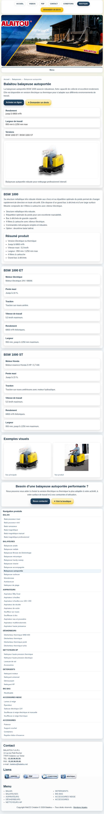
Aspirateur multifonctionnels (15, 623)
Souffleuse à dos (10, 615)
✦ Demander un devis (38, 102)
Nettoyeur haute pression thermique (18, 654)
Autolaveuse (9, 582)
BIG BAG (59, 794)
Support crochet (10, 728)
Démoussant (9, 681)
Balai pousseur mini (12, 523)
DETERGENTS (61, 791)
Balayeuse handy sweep (13, 560)
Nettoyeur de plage (11, 585)
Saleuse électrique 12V (13, 709)
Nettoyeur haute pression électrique (18, 658)
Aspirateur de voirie (12, 608)
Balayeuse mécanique (13, 556)
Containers (8, 732)
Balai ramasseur (10, 526)
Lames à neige (10, 702)
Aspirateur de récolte (12, 605)
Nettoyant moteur (11, 674)
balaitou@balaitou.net (19, 764)
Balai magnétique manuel (14, 533)
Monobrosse (9, 578)
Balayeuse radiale (11, 549)
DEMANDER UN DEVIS (52, 10)
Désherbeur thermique (13, 638)
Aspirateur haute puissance (15, 626)
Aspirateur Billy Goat (12, 594)
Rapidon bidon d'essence (14, 735)
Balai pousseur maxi (12, 519)
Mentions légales (80, 807)
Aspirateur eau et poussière (15, 619)
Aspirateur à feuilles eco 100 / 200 (17, 601)
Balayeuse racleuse (12, 574)
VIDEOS (32, 4)
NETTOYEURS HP (14, 802)
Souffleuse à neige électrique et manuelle (20, 712)
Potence (7, 724)
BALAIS (9, 791)
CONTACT (54, 4)
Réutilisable (8, 693)
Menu (52, 70)
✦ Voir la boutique (62, 501)
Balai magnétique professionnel (16, 537)
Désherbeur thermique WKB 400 (17, 635)
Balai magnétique (11, 530)
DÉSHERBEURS (13, 799)
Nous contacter (40, 501)
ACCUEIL (20, 4)
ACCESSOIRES (62, 799)
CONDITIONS (68, 4)
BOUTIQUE (83, 4)
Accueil (6, 79)
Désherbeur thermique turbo (15, 646)
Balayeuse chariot (11, 564)
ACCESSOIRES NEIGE (65, 797)
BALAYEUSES (12, 794)
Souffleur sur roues (11, 612)
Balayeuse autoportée (13, 571)
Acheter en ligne (14, 102)
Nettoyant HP (9, 684)
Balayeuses (16, 79)
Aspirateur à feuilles (12, 597)
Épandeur (8, 705)
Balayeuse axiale (11, 546)
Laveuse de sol (10, 661)
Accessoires (9, 665)
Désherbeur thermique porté (15, 642)
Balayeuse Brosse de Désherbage (17, 553)
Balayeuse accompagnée (14, 567)
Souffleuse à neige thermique (16, 716)
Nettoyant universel (11, 677)
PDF (42, 4)
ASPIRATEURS (12, 797)
